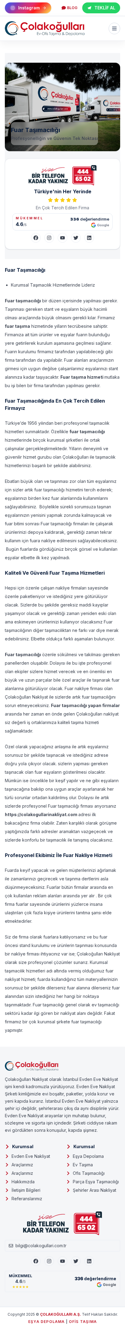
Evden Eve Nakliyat (31, 1156)
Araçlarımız (22, 1164)
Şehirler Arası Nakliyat (94, 1190)
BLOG (72, 7)
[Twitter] (76, 238)
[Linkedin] (89, 1261)
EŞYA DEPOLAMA (46, 1321)
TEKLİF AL (104, 7)
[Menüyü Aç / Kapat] (114, 28)
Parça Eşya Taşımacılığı (96, 1181)
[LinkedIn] (89, 238)
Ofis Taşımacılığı (89, 1173)
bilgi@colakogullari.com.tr (40, 1245)
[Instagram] (49, 238)
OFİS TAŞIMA (83, 1321)
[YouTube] (62, 238)
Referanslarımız (27, 1198)
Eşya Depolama (88, 1156)
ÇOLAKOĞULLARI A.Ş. (60, 1314)
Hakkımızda (23, 1181)
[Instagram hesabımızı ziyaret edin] (62, 1320)
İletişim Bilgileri (26, 1190)
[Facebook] (36, 238)
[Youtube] (62, 1261)
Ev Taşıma (83, 1164)
